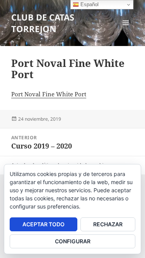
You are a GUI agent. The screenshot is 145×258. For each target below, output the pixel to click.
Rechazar (108, 224)
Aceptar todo (43, 224)
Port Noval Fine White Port (48, 94)
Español (89, 4)
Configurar (72, 241)
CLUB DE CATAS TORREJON (42, 22)
